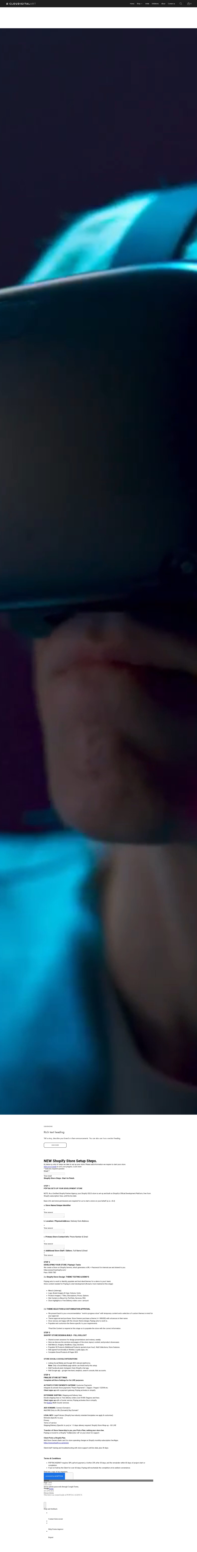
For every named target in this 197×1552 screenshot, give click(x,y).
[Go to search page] (180, 3)
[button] (180, 3)
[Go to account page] (184, 4)
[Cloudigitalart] (21, 3)
